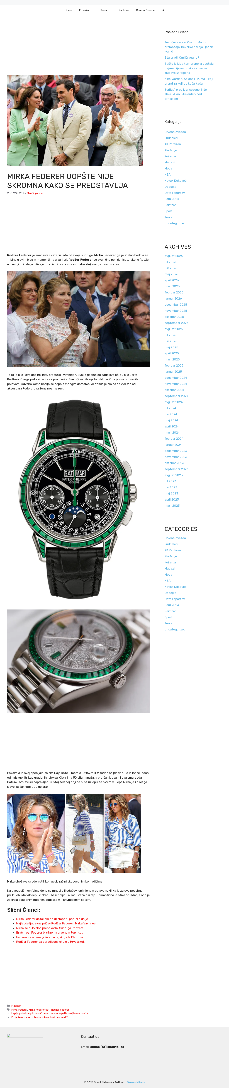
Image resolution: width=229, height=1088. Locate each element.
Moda (168, 168)
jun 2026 (171, 268)
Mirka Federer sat (39, 1009)
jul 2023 (170, 481)
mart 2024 (172, 432)
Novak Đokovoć (175, 180)
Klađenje (171, 150)
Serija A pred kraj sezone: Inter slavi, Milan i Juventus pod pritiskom (186, 94)
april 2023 (172, 499)
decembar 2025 (176, 304)
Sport (168, 211)
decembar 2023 (176, 451)
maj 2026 (171, 274)
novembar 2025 (176, 310)
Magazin (16, 1005)
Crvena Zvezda (145, 10)
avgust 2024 (174, 402)
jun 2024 (171, 414)
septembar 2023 (176, 469)
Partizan (124, 10)
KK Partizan (173, 144)
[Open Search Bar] (163, 10)
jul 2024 (170, 408)
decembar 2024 (176, 377)
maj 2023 (171, 493)
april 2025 (172, 353)
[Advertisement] (78, 49)
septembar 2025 (176, 323)
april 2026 (172, 280)
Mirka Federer (19, 1009)
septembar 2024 (176, 396)
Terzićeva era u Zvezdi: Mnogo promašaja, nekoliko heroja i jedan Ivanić (189, 46)
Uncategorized (175, 223)
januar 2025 (173, 371)
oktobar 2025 (174, 317)
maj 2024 (171, 420)
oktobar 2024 (174, 390)
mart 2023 (172, 505)
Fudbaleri (171, 138)
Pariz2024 (172, 199)
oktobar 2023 (174, 463)
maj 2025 (171, 347)
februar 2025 (174, 365)
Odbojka (170, 186)
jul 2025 (170, 335)
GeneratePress (136, 1082)
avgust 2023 (174, 475)
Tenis (103, 10)
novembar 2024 (176, 384)
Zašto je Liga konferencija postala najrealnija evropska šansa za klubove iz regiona (189, 68)
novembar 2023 (176, 457)
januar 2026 (173, 298)
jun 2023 (171, 487)
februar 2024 (174, 438)
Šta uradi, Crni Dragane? (182, 57)
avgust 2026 (174, 256)
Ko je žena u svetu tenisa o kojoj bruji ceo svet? (39, 1017)
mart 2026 (172, 286)
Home (68, 10)
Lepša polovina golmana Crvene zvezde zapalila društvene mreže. (50, 1013)
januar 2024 (173, 444)
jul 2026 (170, 262)
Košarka (84, 10)
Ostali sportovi (175, 193)
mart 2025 (172, 359)
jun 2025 (171, 341)
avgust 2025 (174, 329)
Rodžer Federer (60, 1009)
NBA (167, 174)
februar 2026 (174, 292)
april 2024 (172, 426)
